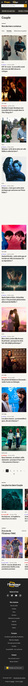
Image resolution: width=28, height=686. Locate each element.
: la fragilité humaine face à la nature (11, 518)
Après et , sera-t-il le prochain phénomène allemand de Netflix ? (13, 299)
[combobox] (12, 5)
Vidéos (14, 627)
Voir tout (24, 530)
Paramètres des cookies (19, 678)
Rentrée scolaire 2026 (8, 11)
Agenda (14, 621)
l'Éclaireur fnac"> (25, 548)
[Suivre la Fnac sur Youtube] (16, 595)
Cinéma (5, 105)
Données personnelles (14, 643)
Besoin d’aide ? (14, 661)
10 (14, 473)
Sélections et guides (20, 31)
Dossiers (14, 615)
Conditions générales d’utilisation (14, 636)
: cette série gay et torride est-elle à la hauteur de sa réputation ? (14, 258)
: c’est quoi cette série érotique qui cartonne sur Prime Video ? (13, 190)
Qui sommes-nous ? (14, 658)
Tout (3, 31)
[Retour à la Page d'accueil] (15, 2)
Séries (4, 64)
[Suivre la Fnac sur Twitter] (11, 595)
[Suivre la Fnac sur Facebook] (7, 595)
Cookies (14, 646)
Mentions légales (14, 640)
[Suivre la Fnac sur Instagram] (20, 595)
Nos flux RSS (14, 605)
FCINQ (21, 681)
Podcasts (14, 624)
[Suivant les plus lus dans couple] (25, 500)
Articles (9, 31)
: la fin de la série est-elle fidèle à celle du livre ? (14, 150)
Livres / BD (5, 514)
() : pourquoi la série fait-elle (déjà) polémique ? (12, 340)
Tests (14, 612)
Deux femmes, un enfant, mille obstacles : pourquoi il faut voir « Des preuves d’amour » (13, 459)
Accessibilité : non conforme (14, 649)
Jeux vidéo (5, 562)
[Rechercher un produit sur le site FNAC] (25, 5)
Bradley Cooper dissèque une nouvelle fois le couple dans (13, 110)
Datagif (12, 681)
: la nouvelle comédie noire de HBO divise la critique (13, 69)
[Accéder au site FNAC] (7, 2)
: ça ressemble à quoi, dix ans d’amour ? (14, 419)
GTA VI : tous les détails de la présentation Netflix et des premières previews (11, 567)
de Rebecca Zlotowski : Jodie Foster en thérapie (14, 381)
